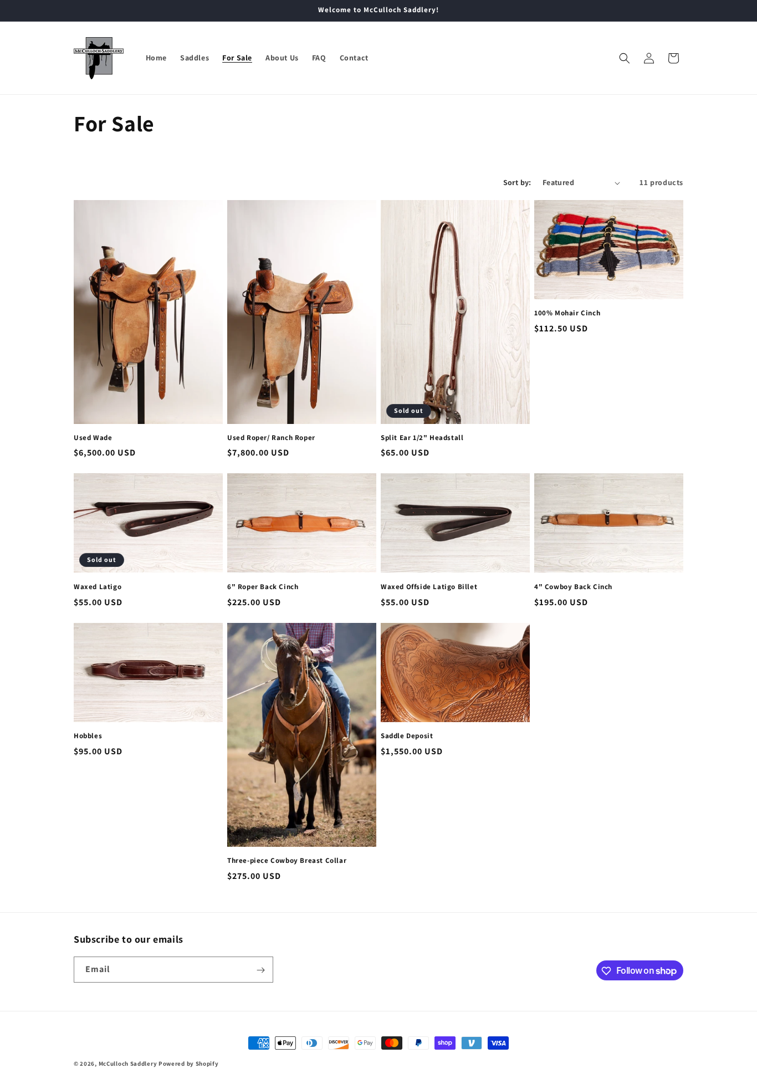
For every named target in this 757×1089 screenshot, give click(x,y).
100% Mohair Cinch (567, 313)
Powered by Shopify (188, 1063)
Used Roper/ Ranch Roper (271, 437)
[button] (624, 58)
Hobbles (88, 736)
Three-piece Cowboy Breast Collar (286, 860)
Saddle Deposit (407, 736)
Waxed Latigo (97, 586)
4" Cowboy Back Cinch (573, 586)
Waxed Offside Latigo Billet (429, 586)
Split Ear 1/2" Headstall (422, 437)
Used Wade (93, 437)
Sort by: (517, 182)
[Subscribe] (260, 970)
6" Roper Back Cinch (262, 586)
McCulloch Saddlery (128, 1063)
